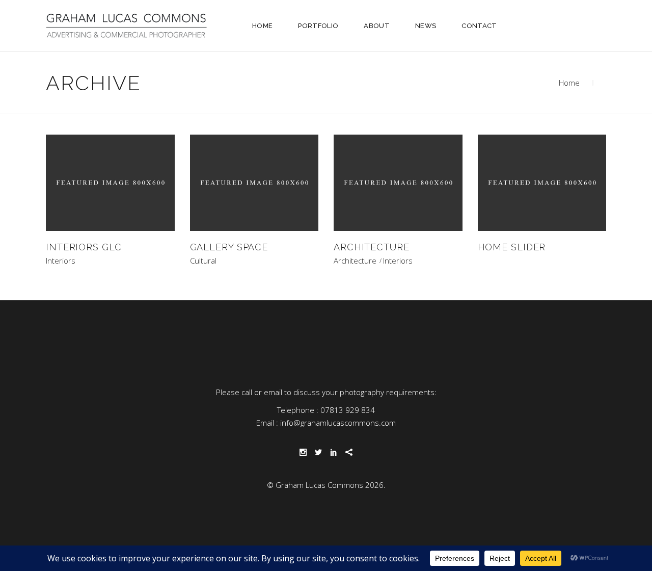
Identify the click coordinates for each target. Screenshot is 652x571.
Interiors (60, 261)
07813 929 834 (347, 410)
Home (569, 82)
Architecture (355, 261)
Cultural (203, 261)
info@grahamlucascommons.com (338, 423)
